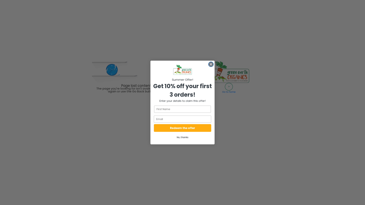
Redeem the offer (182, 128)
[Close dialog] (210, 64)
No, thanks (182, 137)
